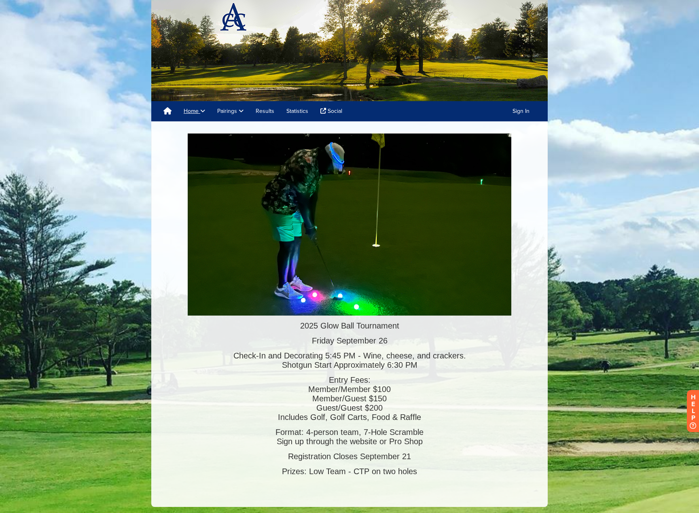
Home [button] (192, 111)
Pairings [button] (228, 111)
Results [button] (265, 111)
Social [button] (334, 111)
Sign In (521, 111)
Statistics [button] (297, 111)
